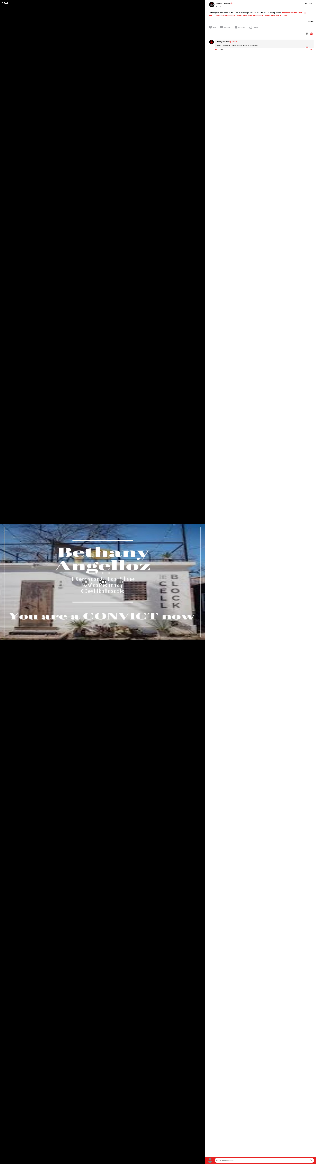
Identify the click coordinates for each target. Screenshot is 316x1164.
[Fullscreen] (202, 1161)
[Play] (3, 1161)
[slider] (100, 1161)
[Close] (5, 3)
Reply (221, 50)
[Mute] (198, 1161)
